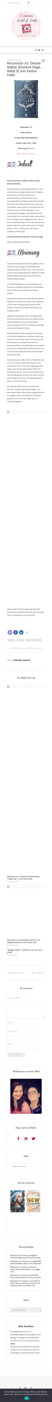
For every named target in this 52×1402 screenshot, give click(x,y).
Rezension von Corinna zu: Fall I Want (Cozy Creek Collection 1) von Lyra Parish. (25, 1276)
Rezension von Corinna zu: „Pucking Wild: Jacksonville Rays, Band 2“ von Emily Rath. (25, 1262)
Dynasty (11, 640)
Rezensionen (15, 60)
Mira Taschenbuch (34, 640)
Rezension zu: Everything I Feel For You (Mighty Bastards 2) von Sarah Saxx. (23, 941)
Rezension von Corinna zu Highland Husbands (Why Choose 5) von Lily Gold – (26, 1256)
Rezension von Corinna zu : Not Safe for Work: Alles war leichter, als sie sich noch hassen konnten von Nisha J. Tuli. (25, 1283)
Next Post (38, 973)
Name (9, 1022)
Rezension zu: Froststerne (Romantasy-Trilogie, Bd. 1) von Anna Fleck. (23, 877)
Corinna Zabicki (35, 648)
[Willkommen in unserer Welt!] (26, 1113)
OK (26, 1398)
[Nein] (49, 1395)
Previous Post (16, 973)
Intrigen (20, 640)
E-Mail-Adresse (12, 1033)
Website (9, 1043)
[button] (10, 632)
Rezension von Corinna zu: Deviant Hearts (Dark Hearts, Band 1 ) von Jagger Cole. (25, 1269)
